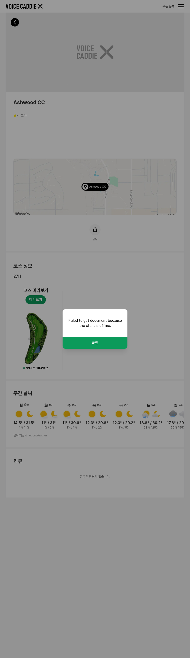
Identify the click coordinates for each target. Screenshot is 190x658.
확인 (95, 343)
